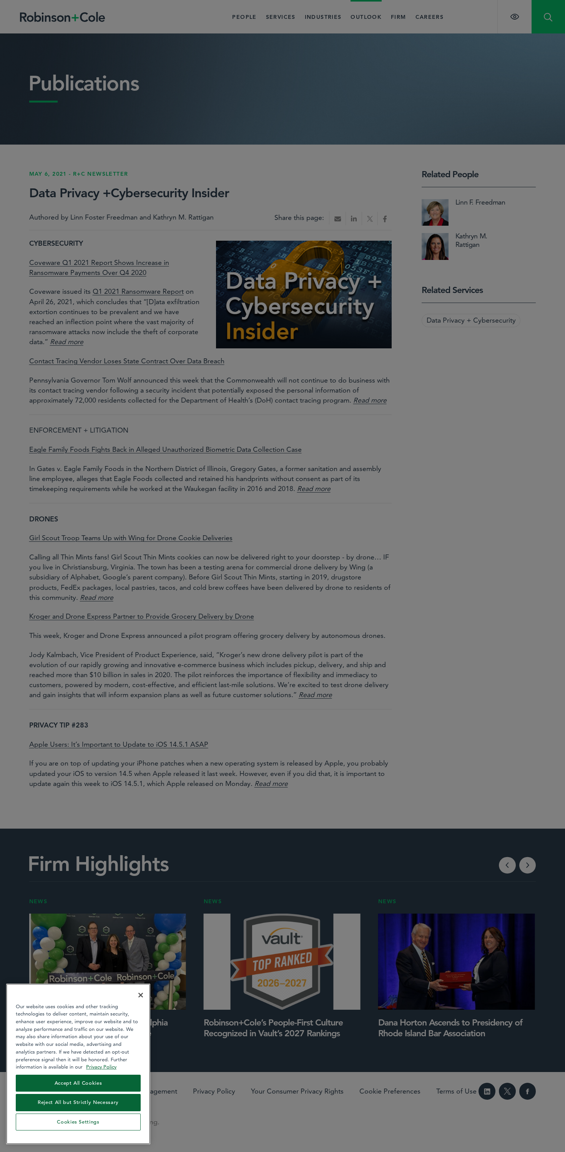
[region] (78, 1064)
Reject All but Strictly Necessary (78, 1102)
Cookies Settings (78, 1122)
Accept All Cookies (78, 1083)
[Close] (140, 995)
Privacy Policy (101, 1067)
